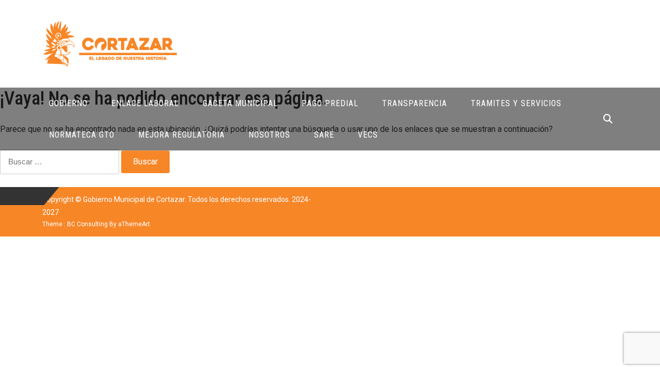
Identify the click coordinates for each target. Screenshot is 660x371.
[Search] (608, 118)
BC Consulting (87, 224)
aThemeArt (134, 224)
